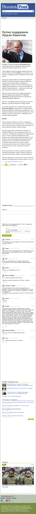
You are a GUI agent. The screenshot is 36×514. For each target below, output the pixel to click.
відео (4, 464)
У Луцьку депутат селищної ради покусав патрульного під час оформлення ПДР (17, 393)
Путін (21, 161)
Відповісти (4, 244)
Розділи (4, 18)
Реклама (8, 498)
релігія (11, 161)
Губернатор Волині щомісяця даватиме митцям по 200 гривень (18, 402)
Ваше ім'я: (4, 209)
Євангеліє (16, 161)
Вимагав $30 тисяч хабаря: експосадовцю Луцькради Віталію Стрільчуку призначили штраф (20, 385)
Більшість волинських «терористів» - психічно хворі (15, 405)
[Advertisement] (18, 24)
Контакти (14, 498)
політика (7, 161)
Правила (23, 224)
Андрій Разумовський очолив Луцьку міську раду (19, 388)
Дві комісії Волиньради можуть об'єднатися (13, 412)
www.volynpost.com (5, 507)
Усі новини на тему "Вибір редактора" (11, 396)
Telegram (30, 159)
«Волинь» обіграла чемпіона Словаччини (12, 415)
